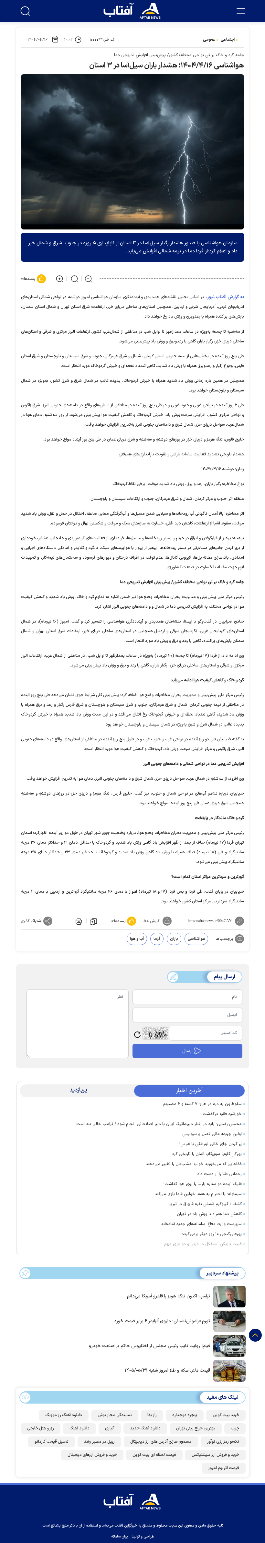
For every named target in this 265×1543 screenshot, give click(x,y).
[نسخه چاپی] (78, 921)
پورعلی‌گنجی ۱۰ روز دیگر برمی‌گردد (212, 1234)
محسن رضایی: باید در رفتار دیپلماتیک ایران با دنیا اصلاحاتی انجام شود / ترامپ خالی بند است (159, 1124)
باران (174, 939)
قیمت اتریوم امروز (223, 1468)
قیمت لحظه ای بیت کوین (154, 1455)
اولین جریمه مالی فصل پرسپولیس (212, 1134)
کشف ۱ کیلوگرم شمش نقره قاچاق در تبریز (205, 1204)
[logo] (133, 10)
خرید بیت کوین (226, 1415)
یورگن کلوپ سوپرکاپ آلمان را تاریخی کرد (207, 1154)
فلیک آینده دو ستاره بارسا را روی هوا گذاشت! (203, 1184)
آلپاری (109, 1428)
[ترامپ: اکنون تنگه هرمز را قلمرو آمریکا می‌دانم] (228, 1296)
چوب (235, 1428)
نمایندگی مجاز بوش (115, 1415)
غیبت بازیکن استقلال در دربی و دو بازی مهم (203, 1244)
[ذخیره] (93, 921)
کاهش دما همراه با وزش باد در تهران (209, 1214)
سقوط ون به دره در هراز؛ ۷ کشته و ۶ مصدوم (202, 1104)
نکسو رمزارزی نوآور (223, 1441)
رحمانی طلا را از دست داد (219, 1174)
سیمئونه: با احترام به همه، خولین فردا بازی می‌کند (198, 1194)
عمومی (209, 39)
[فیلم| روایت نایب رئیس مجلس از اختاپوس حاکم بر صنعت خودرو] (228, 1345)
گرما (157, 939)
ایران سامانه (120, 1536)
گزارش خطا (151, 921)
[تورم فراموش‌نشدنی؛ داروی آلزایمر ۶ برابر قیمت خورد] (228, 1320)
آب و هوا (137, 939)
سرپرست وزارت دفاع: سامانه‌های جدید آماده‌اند (201, 1224)
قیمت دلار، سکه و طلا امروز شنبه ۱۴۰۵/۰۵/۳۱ (167, 1370)
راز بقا (152, 1415)
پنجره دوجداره (184, 1415)
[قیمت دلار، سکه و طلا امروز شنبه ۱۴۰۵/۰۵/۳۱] (228, 1370)
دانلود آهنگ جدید (145, 1428)
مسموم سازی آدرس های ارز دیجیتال (161, 1441)
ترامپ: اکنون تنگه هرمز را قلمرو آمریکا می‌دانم (168, 1296)
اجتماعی (228, 39)
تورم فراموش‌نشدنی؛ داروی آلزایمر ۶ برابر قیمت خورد (162, 1321)
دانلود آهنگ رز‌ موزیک (63, 1415)
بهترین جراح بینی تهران (195, 1428)
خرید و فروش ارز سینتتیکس (215, 1455)
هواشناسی (196, 939)
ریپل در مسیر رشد (99, 1441)
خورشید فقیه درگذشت (222, 1114)
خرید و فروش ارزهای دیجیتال (92, 1455)
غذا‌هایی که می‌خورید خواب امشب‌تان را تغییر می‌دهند (194, 1164)
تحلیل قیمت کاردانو (52, 1441)
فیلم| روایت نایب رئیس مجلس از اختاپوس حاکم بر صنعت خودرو (149, 1346)
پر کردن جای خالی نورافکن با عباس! (210, 1144)
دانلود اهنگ (79, 1428)
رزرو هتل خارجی (40, 1428)
